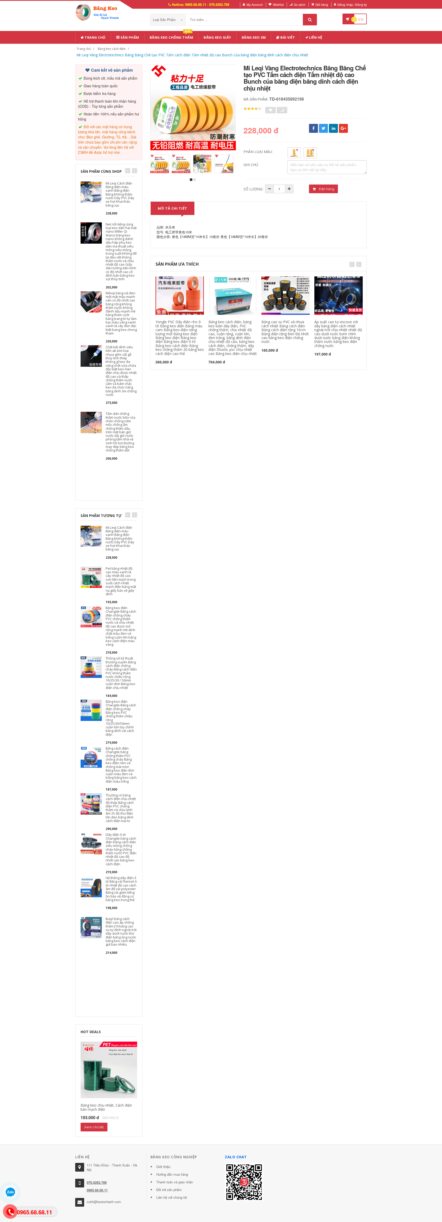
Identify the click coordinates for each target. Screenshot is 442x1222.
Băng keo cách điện (112, 49)
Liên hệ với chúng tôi (171, 1197)
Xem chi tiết (94, 1127)
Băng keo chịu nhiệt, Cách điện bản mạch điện (106, 1107)
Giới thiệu (163, 1166)
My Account (255, 4)
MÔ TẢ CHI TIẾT (172, 208)
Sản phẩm (129, 37)
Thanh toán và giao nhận (174, 1182)
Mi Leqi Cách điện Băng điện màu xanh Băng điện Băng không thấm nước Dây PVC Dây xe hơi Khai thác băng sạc (120, 194)
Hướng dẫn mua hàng (172, 1174)
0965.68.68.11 (97, 1190)
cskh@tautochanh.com (104, 1201)
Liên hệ (315, 37)
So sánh (299, 4)
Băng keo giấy (217, 37)
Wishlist (278, 4)
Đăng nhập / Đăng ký (352, 4)
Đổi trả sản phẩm (169, 1189)
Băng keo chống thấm (171, 36)
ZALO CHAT (236, 1156)
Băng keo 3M (254, 37)
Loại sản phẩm (165, 19)
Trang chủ (95, 37)
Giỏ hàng (321, 4)
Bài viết (287, 37)
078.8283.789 (97, 1182)
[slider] (252, 109)
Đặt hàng (326, 189)
